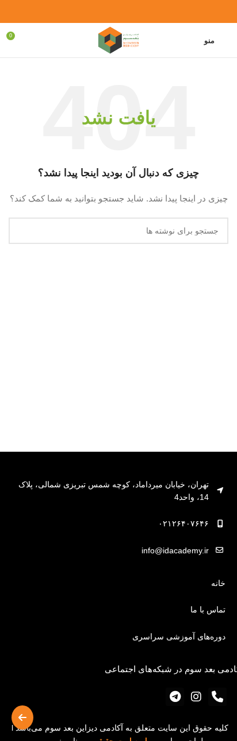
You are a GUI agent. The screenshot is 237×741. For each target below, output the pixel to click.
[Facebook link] (145, 11)
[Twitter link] (132, 11)
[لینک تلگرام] (92, 11)
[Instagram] (196, 697)
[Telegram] (175, 697)
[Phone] (217, 697)
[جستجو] (22, 231)
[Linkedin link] (105, 11)
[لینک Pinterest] (118, 11)
